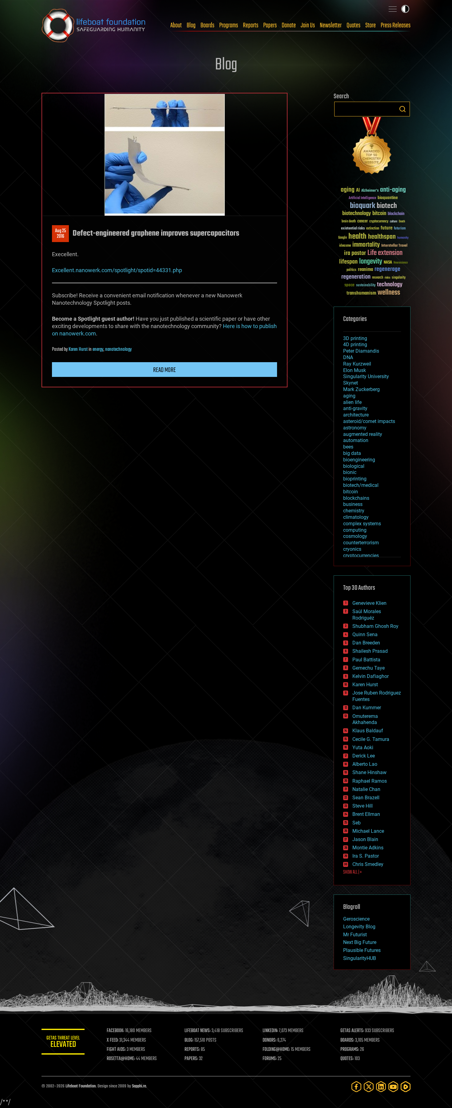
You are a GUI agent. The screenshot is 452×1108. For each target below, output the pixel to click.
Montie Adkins (367, 848)
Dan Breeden (366, 643)
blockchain (396, 214)
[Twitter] (369, 1086)
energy (98, 350)
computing (355, 530)
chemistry (353, 511)
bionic (349, 472)
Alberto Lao (364, 764)
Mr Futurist (355, 935)
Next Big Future (359, 942)
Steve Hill (362, 806)
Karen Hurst (78, 350)
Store (370, 25)
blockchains (356, 498)
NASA (388, 262)
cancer (362, 221)
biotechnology (356, 213)
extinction (372, 229)
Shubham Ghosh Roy (375, 626)
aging (348, 190)
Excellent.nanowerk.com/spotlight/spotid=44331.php (117, 270)
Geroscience (356, 919)
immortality (366, 245)
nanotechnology (118, 350)
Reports (250, 25)
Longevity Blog (359, 927)
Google (342, 238)
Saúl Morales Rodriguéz (366, 615)
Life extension (384, 253)
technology (389, 284)
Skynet (350, 383)
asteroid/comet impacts (369, 421)
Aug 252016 (60, 233)
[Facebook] (356, 1086)
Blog (191, 25)
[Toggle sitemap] (393, 9)
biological (353, 466)
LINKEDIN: (270, 1031)
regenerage (387, 269)
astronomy (355, 428)
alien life (352, 402)
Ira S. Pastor (365, 856)
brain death (349, 222)
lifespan (348, 261)
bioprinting (355, 479)
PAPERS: (191, 1059)
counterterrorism (361, 543)
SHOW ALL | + (352, 872)
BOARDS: (347, 1040)
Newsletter (331, 25)
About (176, 25)
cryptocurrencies (361, 555)
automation (355, 440)
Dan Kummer (366, 708)
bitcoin (379, 213)
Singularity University (366, 376)
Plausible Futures (362, 950)
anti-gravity (355, 408)
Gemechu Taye (368, 668)
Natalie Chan (366, 789)
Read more (164, 370)
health (357, 236)
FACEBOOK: (115, 1031)
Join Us (308, 25)
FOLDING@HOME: (276, 1050)
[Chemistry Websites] (372, 147)
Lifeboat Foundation (80, 1086)
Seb (356, 823)
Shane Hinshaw (369, 772)
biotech (387, 206)
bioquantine (388, 197)
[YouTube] (393, 1086)
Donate (289, 25)
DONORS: (269, 1040)
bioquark (362, 206)
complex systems (362, 524)
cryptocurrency (378, 222)
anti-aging (393, 190)
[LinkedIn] (381, 1086)
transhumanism (361, 293)
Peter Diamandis (361, 351)
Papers (270, 25)
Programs (228, 25)
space (349, 285)
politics (351, 270)
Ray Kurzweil (357, 364)
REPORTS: (192, 1050)
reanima (365, 269)
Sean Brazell (365, 798)
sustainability (365, 286)
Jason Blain (365, 839)
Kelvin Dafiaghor (370, 676)
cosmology (355, 536)
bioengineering (359, 460)
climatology (356, 517)
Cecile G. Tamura (370, 739)
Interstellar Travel (394, 246)
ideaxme (345, 246)
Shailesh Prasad (370, 651)
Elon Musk (354, 370)
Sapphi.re (139, 1086)
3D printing (355, 338)
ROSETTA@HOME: (121, 1059)
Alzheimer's (370, 191)
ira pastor (355, 253)
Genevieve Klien (369, 603)
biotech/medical (361, 485)
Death (402, 221)
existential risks (353, 228)
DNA (348, 357)
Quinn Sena (365, 634)
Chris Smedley (367, 864)
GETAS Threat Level (63, 1042)
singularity (399, 278)
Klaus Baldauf (367, 731)
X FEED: (112, 1040)
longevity (370, 262)
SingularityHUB (359, 958)
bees (348, 447)
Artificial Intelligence (362, 198)
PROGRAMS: (349, 1050)
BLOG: (188, 1040)
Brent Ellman (366, 814)
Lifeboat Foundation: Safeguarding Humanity (94, 25)
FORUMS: (270, 1059)
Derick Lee (363, 756)
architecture (356, 415)
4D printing (355, 344)
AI (358, 191)
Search (402, 109)
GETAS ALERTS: (352, 1031)
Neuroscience (401, 263)
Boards (207, 25)
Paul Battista (366, 660)
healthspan (382, 237)
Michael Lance (368, 831)
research (377, 278)
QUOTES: (347, 1059)
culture (393, 221)
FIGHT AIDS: (116, 1050)
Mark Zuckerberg (361, 389)
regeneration (356, 276)
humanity (403, 238)
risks (387, 278)
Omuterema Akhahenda (365, 719)
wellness (389, 293)
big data (352, 453)
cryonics (352, 549)
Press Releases (395, 25)
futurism (400, 229)
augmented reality (362, 434)
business (353, 504)
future (386, 228)
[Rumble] (405, 1086)
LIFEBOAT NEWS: (197, 1031)
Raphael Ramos (369, 781)
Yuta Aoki (362, 747)
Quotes (353, 25)
